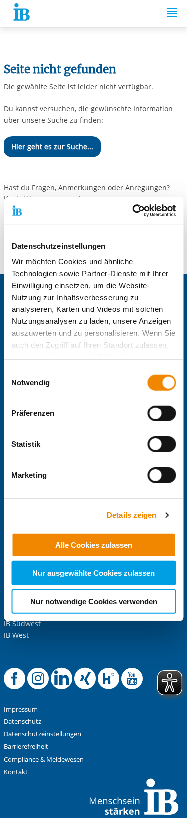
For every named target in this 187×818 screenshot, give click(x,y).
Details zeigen (131, 515)
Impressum (21, 709)
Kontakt (16, 772)
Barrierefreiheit (26, 746)
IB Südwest (22, 623)
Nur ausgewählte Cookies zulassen (93, 573)
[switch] (161, 413)
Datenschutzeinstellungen (42, 734)
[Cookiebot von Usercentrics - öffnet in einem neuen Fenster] (133, 210)
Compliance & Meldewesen (44, 759)
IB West (16, 635)
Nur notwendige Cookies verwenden (93, 601)
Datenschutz (22, 721)
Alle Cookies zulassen (93, 544)
